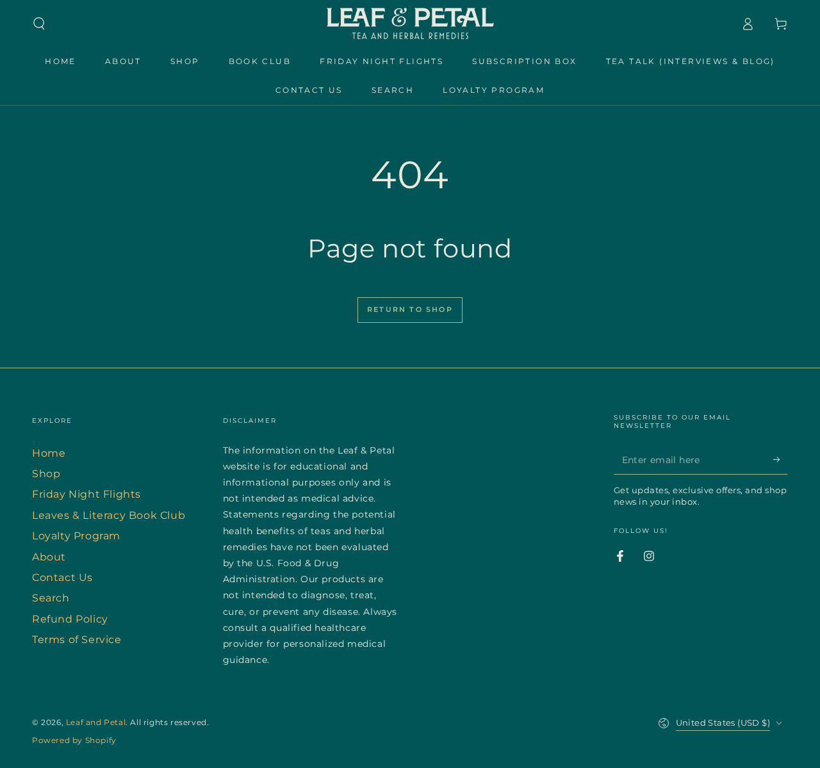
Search (51, 598)
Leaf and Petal (96, 722)
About (49, 557)
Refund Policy (70, 619)
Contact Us (62, 577)
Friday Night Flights (86, 494)
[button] (39, 24)
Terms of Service (77, 639)
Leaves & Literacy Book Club (108, 515)
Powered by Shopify (74, 740)
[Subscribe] (780, 460)
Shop (46, 474)
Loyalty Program (76, 536)
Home (48, 453)
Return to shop (410, 309)
